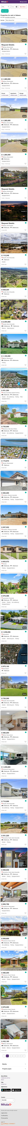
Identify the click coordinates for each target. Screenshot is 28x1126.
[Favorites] (18, 2)
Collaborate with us (5, 1077)
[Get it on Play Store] (6, 1090)
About (2, 1079)
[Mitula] (4, 1)
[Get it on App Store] (16, 1090)
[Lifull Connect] (8, 1124)
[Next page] (24, 1056)
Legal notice (4, 1113)
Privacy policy (4, 1118)
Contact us (3, 1084)
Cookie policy (4, 1115)
